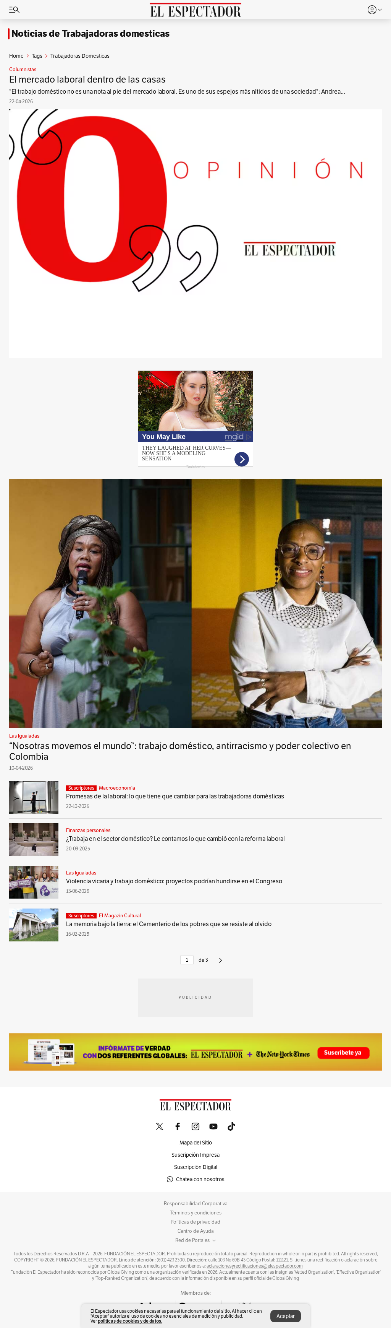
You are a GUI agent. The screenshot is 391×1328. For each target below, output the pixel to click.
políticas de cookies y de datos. (130, 1321)
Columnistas (22, 70)
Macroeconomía (117, 788)
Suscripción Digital (195, 1167)
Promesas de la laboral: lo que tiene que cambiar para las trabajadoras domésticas (175, 796)
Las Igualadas (24, 736)
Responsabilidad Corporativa (196, 1203)
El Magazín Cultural (120, 916)
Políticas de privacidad (195, 1222)
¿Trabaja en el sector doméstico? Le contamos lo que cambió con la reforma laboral (175, 839)
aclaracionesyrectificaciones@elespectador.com (255, 1266)
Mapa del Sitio (195, 1142)
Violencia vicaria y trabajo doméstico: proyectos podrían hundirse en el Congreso (174, 881)
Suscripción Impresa (195, 1154)
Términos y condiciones (195, 1213)
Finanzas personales (88, 830)
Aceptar (285, 1316)
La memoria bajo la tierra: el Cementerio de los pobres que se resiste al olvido (168, 924)
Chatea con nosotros (200, 1179)
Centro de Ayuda (196, 1231)
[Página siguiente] (220, 963)
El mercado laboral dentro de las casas (87, 79)
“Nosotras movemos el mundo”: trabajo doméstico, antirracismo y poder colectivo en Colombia (180, 751)
